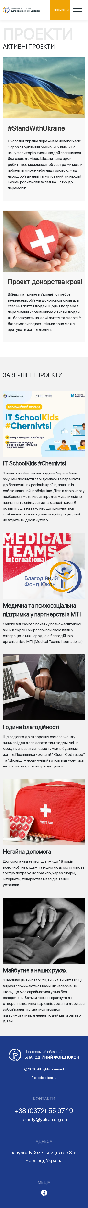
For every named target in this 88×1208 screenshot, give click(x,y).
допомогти (60, 9)
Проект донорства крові (45, 281)
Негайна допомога (27, 851)
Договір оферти (44, 1078)
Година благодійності (31, 727)
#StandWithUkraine (36, 128)
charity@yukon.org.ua (44, 1119)
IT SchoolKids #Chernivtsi (34, 463)
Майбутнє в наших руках (34, 970)
